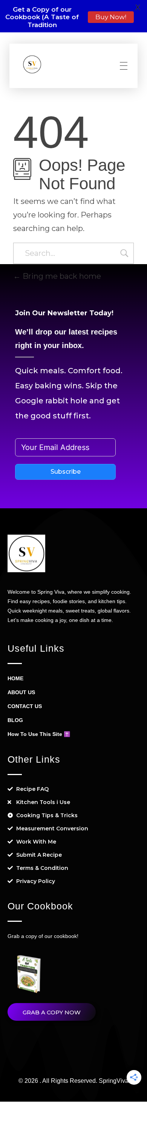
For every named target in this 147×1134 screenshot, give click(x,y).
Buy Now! (110, 17)
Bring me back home (61, 276)
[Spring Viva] (32, 64)
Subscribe (66, 471)
